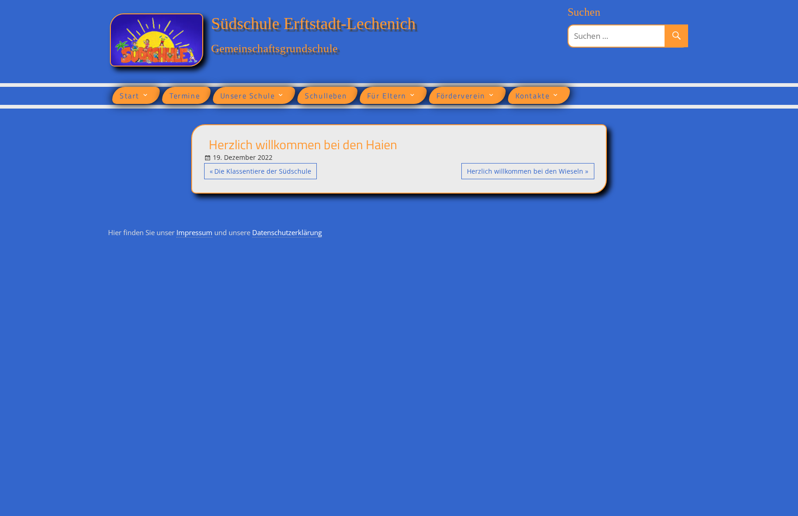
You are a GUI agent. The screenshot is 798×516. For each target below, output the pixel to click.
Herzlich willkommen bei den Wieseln (524, 172)
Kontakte (532, 95)
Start (129, 95)
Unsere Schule (247, 95)
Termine (184, 95)
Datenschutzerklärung (287, 232)
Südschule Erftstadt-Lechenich (313, 23)
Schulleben (326, 95)
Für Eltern (386, 95)
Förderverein (460, 95)
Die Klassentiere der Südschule (262, 172)
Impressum (194, 232)
